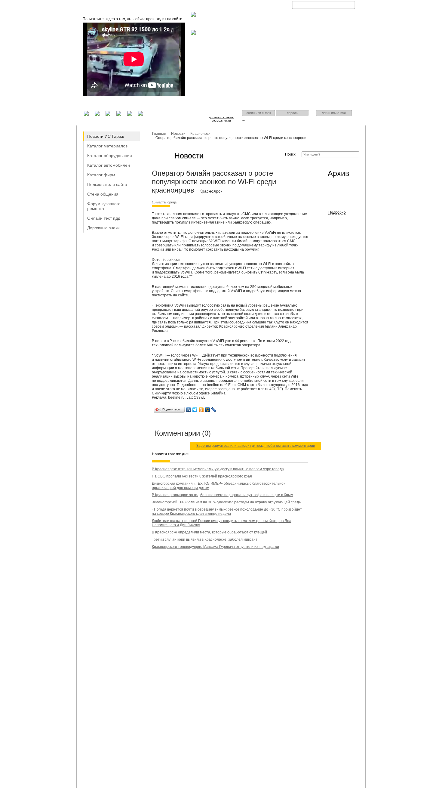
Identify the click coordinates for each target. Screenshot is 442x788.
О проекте (199, 6)
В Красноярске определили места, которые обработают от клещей (209, 532)
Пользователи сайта (107, 184)
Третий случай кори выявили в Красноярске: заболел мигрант (204, 539)
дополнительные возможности (221, 119)
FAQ (219, 6)
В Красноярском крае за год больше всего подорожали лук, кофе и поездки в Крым (222, 495)
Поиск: (290, 154)
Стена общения (102, 194)
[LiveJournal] (214, 410)
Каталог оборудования (109, 155)
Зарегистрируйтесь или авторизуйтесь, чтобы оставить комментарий (255, 445)
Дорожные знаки (103, 227)
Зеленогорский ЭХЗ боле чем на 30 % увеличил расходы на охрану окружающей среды (227, 502)
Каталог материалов (107, 146)
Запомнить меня (258, 119)
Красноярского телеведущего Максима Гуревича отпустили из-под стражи (215, 547)
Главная (175, 6)
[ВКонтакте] (189, 410)
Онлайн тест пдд (103, 218)
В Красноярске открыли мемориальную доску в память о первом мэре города (218, 469)
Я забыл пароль (287, 119)
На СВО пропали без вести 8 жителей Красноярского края (202, 476)
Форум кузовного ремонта (104, 206)
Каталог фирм (101, 174)
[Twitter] (195, 410)
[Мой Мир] (207, 410)
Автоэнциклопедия (246, 6)
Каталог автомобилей (108, 165)
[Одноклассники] (201, 410)
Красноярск (319, 10)
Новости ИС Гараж (105, 136)
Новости (178, 133)
